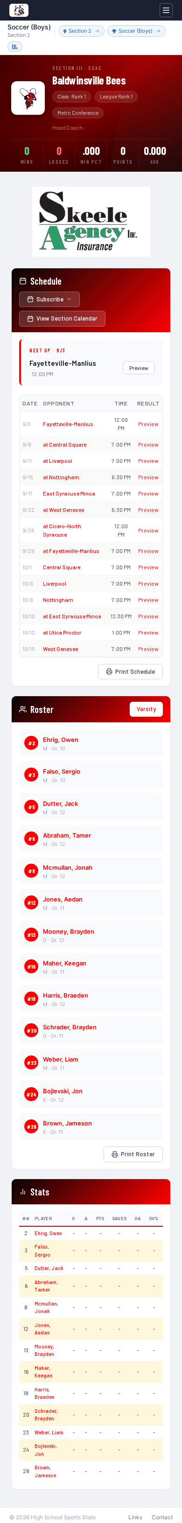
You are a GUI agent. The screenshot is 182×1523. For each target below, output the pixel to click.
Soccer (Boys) (136, 31)
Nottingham (58, 599)
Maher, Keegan (64, 963)
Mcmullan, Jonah (67, 867)
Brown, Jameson (67, 1123)
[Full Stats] (14, 47)
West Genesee (60, 648)
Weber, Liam (60, 1059)
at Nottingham (61, 477)
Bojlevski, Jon (63, 1091)
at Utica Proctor (62, 632)
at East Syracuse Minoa (72, 616)
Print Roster (138, 1154)
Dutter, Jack (60, 803)
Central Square (61, 567)
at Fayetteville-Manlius (71, 550)
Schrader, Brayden (70, 1027)
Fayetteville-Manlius (68, 423)
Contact (162, 1517)
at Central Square (64, 444)
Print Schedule (135, 671)
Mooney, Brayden (68, 931)
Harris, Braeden (65, 995)
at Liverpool (57, 460)
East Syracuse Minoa (69, 493)
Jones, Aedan (63, 899)
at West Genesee (63, 509)
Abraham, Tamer (67, 835)
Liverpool (54, 583)
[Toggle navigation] (166, 10)
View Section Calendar (67, 318)
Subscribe (49, 299)
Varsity (146, 709)
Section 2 (80, 31)
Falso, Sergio (61, 771)
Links (135, 1517)
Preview (138, 367)
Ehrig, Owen (60, 739)
